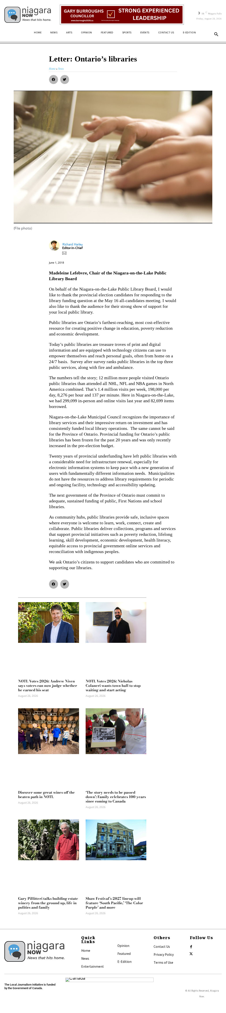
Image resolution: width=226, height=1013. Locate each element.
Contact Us (162, 946)
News (85, 958)
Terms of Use (163, 962)
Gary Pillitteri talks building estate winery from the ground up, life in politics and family (48, 903)
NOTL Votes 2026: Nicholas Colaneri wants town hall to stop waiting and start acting (113, 685)
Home (85, 950)
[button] (216, 34)
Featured (124, 953)
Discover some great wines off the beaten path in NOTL (46, 794)
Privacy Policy (164, 954)
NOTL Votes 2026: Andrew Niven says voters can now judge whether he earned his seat (47, 685)
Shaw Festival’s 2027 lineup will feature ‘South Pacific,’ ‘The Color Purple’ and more (114, 903)
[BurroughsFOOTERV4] (122, 14)
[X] (191, 953)
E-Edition (124, 961)
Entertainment (92, 966)
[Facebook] (191, 946)
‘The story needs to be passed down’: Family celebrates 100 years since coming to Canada (116, 797)
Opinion (123, 945)
